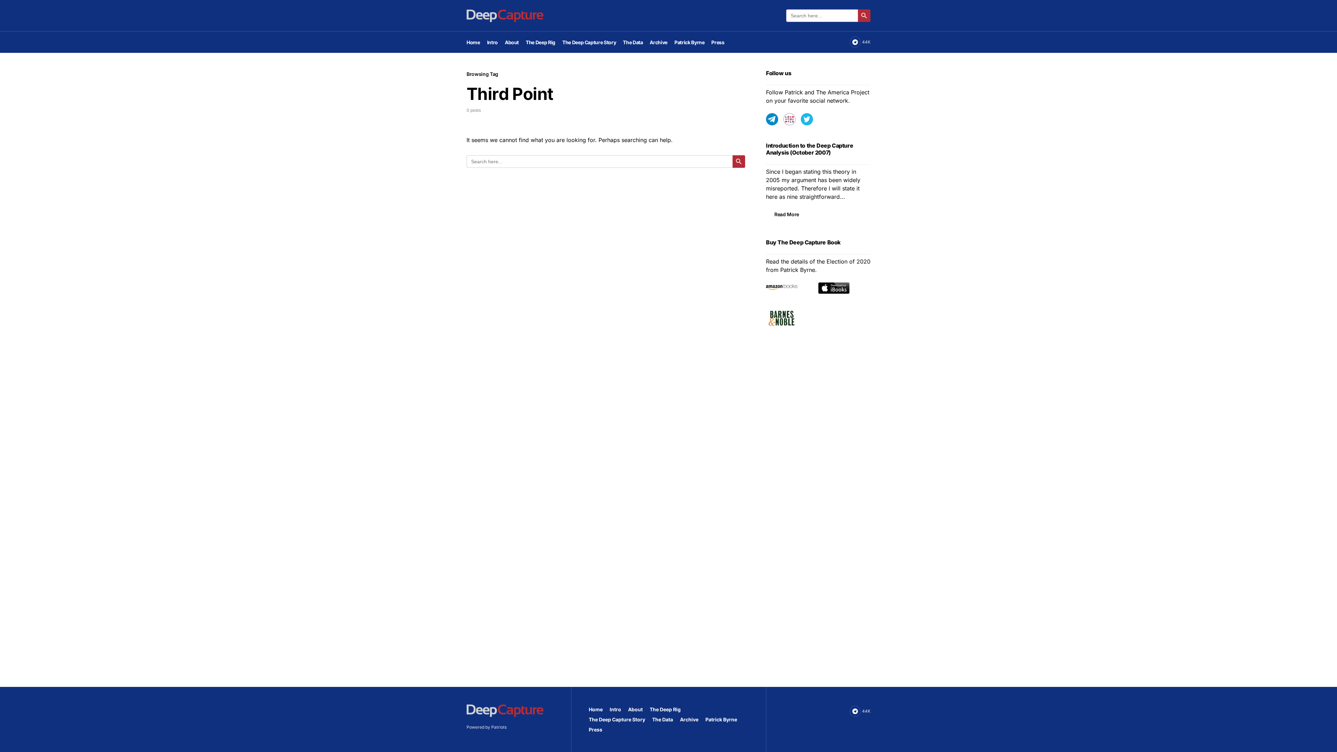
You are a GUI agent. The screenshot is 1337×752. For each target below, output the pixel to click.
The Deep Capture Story (617, 719)
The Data (662, 719)
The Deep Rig (665, 709)
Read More (786, 214)
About (635, 709)
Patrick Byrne (721, 719)
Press (595, 730)
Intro (615, 709)
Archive (689, 719)
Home (596, 709)
